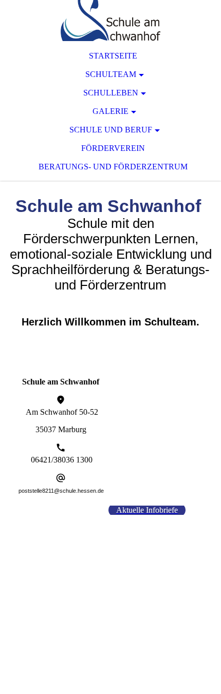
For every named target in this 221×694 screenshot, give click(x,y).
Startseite (113, 55)
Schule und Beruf (110, 129)
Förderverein (113, 148)
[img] (110, 20)
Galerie (110, 111)
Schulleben (110, 92)
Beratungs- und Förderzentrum (113, 166)
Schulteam (110, 74)
